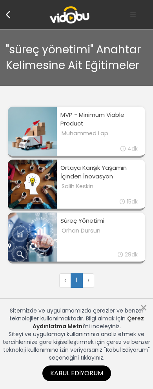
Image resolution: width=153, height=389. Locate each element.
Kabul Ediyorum (76, 373)
